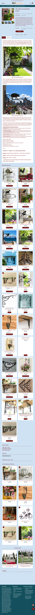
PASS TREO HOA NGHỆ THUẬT (25, 224)
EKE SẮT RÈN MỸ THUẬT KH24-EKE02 (9, 266)
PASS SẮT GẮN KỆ (25, 266)
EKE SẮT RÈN (25, 393)
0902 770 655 (21, 0)
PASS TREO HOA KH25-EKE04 (9, 224)
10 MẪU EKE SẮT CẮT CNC (9, 287)
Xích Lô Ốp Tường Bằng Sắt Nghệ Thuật (25, 480)
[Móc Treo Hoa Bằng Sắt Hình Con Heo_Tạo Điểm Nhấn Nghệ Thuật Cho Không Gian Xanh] (8, 14)
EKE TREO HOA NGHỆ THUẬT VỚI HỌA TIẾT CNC (25, 288)
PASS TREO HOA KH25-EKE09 (9, 182)
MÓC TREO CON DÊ (9, 203)
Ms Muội (16, 0)
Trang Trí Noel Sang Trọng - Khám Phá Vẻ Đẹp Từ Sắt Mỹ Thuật (9, 566)
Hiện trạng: (17, 28)
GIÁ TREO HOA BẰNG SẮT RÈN (25, 372)
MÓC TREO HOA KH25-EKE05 (25, 203)
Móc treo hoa (6, 118)
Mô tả (4, 37)
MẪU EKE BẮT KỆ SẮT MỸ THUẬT (9, 393)
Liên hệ (20, 31)
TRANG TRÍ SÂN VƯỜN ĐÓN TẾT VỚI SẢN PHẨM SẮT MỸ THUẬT (25, 566)
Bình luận (8, 37)
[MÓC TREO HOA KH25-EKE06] (17, 3)
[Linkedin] (23, 34)
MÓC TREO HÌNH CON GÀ (25, 182)
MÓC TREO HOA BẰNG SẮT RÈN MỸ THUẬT (9, 330)
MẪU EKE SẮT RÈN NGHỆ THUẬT (9, 414)
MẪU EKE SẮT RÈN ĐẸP (9, 372)
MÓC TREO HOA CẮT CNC (9, 245)
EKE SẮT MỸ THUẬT (25, 245)
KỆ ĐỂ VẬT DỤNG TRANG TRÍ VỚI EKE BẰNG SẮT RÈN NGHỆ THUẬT (25, 415)
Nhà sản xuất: (17, 13)
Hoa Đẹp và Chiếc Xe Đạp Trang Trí (9, 500)
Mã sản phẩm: (17, 15)
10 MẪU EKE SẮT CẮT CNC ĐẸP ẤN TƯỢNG (9, 437)
